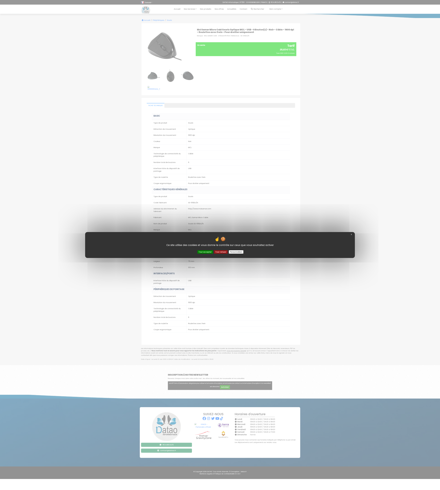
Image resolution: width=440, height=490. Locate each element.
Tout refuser (220, 252)
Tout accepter (205, 252)
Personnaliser (236, 252)
